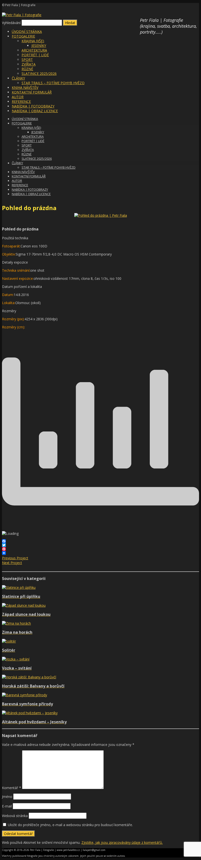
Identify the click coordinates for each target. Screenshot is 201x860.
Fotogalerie (23, 36)
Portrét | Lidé (35, 55)
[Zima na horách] (16, 623)
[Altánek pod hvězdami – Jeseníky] (30, 713)
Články (18, 78)
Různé (27, 69)
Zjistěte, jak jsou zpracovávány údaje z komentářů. (122, 842)
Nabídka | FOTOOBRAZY (33, 106)
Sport (27, 59)
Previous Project (15, 558)
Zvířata (29, 64)
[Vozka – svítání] (15, 659)
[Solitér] (9, 641)
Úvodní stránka (27, 31)
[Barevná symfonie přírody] (24, 695)
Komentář (11, 787)
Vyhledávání (11, 22)
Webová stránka (15, 815)
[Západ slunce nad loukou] (24, 605)
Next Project (12, 562)
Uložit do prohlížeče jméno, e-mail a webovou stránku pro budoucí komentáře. (70, 824)
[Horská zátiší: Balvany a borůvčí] (29, 677)
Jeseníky (38, 45)
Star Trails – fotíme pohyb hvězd (53, 83)
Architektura (34, 50)
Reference (21, 101)
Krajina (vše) (33, 41)
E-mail (7, 806)
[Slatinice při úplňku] (19, 587)
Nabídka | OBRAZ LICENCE (35, 110)
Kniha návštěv (25, 87)
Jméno (7, 796)
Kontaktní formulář (32, 92)
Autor (18, 96)
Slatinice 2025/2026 (39, 73)
